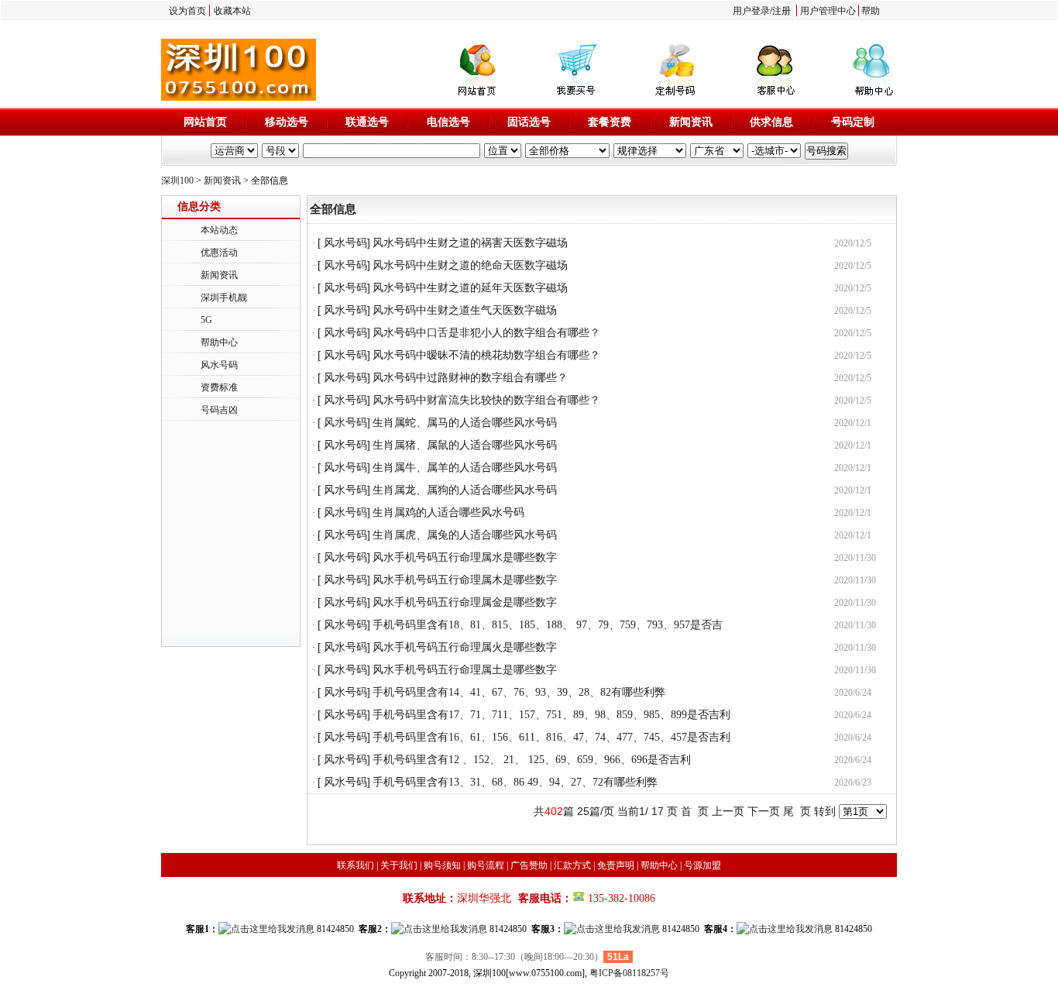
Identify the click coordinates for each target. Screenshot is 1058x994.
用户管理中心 (828, 10)
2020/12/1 (852, 423)
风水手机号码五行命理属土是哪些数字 (465, 670)
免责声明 (615, 865)
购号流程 (485, 865)
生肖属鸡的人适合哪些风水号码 (448, 512)
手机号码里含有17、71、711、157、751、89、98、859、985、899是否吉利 (551, 715)
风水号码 (219, 364)
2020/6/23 (852, 782)
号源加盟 (702, 865)
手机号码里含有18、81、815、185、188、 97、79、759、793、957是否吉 (548, 625)
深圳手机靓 (224, 297)
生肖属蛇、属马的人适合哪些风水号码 (465, 422)
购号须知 (442, 865)
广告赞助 (529, 865)
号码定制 (852, 122)
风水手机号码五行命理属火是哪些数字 (465, 647)
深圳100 (177, 180)
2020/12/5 (852, 243)
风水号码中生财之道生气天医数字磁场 (465, 310)
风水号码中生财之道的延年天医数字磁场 (470, 288)
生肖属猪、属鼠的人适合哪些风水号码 (465, 445)
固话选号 (529, 122)
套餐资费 (609, 122)
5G (206, 320)
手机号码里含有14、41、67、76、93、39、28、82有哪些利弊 (519, 692)
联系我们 (355, 865)
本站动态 (219, 230)
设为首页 (187, 10)
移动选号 (286, 122)
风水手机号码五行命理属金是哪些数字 (465, 602)
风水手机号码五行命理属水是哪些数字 (465, 557)
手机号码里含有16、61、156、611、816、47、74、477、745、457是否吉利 (551, 737)
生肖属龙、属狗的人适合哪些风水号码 (465, 490)
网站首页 (205, 122)
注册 (781, 10)
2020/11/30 (855, 557)
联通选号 (367, 122)
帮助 (870, 10)
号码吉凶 (219, 409)
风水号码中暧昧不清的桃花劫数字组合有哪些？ (486, 355)
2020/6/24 (852, 692)
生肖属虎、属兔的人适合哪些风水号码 (465, 535)
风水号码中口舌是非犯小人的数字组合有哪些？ (486, 333)
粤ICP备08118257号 (629, 973)
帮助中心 (219, 342)
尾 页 (797, 811)
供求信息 (771, 122)
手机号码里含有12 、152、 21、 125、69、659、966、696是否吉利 (532, 759)
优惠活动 (219, 252)
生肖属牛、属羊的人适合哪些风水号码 (465, 467)
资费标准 (219, 387)
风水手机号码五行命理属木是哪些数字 (465, 580)
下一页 (763, 811)
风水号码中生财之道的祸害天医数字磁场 (470, 243)
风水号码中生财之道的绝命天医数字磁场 (470, 265)
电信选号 (448, 122)
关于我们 (398, 865)
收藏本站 (232, 10)
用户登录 (751, 10)
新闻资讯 (691, 122)
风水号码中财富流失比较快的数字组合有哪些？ (486, 400)
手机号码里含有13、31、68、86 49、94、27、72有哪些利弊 (515, 782)
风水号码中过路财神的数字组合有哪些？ (470, 377)
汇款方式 (572, 865)
